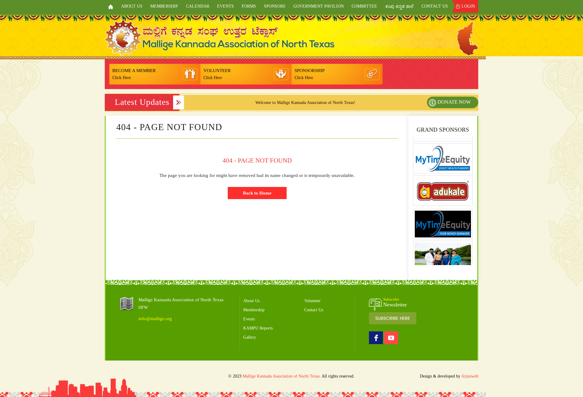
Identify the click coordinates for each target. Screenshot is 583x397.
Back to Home (257, 193)
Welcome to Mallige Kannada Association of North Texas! (295, 102)
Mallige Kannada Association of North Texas (281, 376)
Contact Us (434, 6)
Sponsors (274, 6)
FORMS (249, 6)
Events (225, 6)
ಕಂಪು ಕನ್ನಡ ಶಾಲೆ (399, 6)
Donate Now (454, 102)
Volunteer (312, 301)
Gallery (249, 337)
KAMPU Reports (258, 328)
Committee (364, 6)
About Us (131, 6)
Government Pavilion (318, 6)
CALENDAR (197, 6)
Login (468, 6)
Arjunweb (469, 376)
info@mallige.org (155, 318)
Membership (164, 6)
